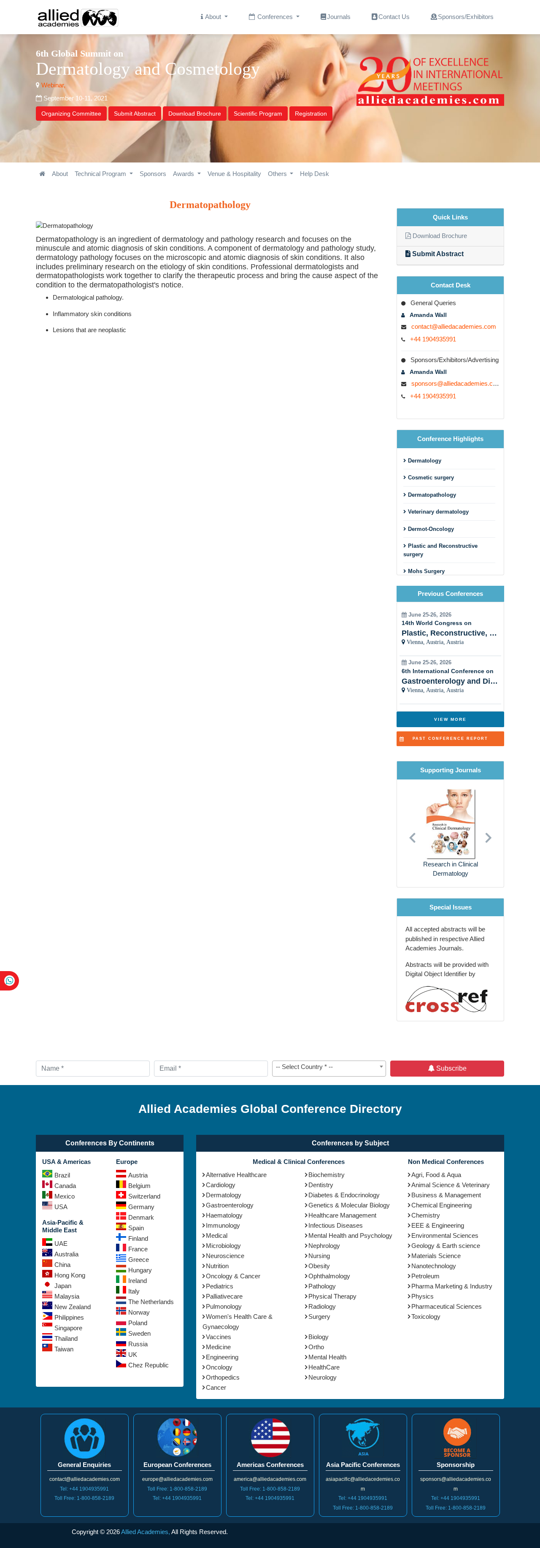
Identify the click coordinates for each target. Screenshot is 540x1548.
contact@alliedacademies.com (453, 326)
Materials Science (436, 1255)
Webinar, (52, 85)
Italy (134, 1291)
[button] (412, 833)
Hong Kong (69, 1275)
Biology (318, 1336)
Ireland (137, 1280)
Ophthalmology (329, 1276)
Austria (138, 1175)
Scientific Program (258, 113)
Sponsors (153, 173)
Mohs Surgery (425, 571)
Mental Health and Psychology (350, 1235)
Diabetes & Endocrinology (344, 1195)
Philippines (69, 1317)
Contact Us (394, 16)
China (62, 1264)
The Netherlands (151, 1301)
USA (61, 1206)
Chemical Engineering (441, 1205)
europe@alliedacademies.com (177, 1479)
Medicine (218, 1346)
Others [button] (278, 173)
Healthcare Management (342, 1215)
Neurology (322, 1377)
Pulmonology (224, 1306)
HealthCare (324, 1367)
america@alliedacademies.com (270, 1479)
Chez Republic (148, 1365)
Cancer (216, 1387)
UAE (61, 1243)
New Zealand (72, 1306)
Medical (216, 1235)
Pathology (322, 1286)
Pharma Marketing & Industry (451, 1286)
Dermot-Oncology (430, 529)
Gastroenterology (230, 1205)
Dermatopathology (431, 495)
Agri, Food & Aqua (436, 1174)
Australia (66, 1254)
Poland (137, 1322)
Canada (65, 1185)
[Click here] (42, 174)
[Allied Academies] (78, 17)
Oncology (219, 1367)
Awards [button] (184, 173)
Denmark (141, 1217)
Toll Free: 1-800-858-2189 (84, 1498)
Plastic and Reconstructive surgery (440, 550)
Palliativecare (224, 1296)
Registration (311, 113)
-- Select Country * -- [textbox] (304, 1066)
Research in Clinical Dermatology (450, 869)
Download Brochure (194, 113)
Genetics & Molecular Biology (349, 1205)
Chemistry (425, 1215)
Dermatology (423, 460)
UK (132, 1354)
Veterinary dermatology (437, 512)
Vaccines (218, 1336)
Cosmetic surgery (430, 477)
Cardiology (220, 1184)
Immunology (223, 1225)
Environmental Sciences (444, 1235)
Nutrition (217, 1265)
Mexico (64, 1196)
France (138, 1249)
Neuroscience (225, 1255)
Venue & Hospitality (234, 173)
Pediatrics (219, 1286)
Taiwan (63, 1349)
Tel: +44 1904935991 (84, 1489)
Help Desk (314, 173)
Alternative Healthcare (236, 1174)
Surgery (319, 1316)
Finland (138, 1238)
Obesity (319, 1265)
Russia (138, 1344)
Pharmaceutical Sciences (446, 1306)
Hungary (140, 1270)
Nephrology (324, 1245)
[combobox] (329, 1069)
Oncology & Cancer (233, 1276)
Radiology (322, 1306)
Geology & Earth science (445, 1245)
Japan (62, 1285)
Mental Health (327, 1357)
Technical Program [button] (101, 173)
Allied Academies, (145, 1531)
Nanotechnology (433, 1265)
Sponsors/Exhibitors (466, 16)
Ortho (316, 1346)
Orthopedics (223, 1377)
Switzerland (144, 1196)
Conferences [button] (275, 16)
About (60, 173)
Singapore (68, 1327)
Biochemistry (326, 1174)
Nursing (319, 1255)
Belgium (139, 1185)
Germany (141, 1206)
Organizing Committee (71, 113)
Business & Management (446, 1195)
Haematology (224, 1215)
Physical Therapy (332, 1296)
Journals (339, 16)
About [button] (213, 16)
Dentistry (320, 1184)
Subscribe (451, 1068)
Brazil (62, 1175)
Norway (139, 1312)
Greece (138, 1259)
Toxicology (425, 1316)
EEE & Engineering (437, 1225)
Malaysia (66, 1296)
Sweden (139, 1333)
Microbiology (223, 1245)
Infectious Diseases (335, 1225)
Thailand (66, 1338)
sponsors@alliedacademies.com (456, 383)
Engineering (222, 1357)
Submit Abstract (135, 113)
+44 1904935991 (433, 339)
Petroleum (425, 1276)
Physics (422, 1296)
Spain (136, 1227)
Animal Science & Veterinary (450, 1184)
